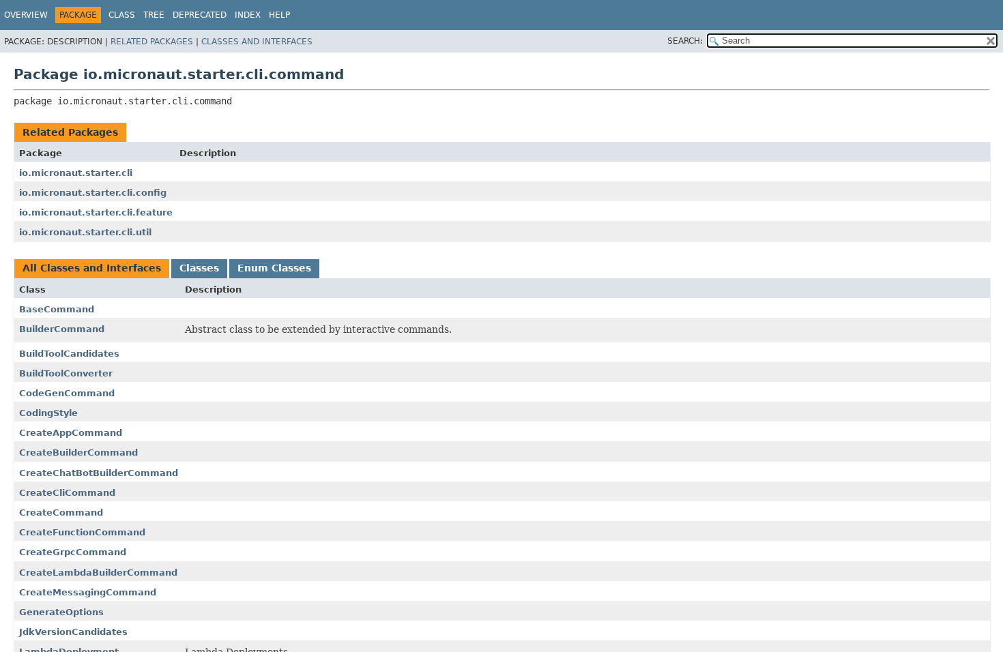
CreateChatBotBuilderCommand (98, 473)
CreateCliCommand (67, 493)
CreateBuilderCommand (78, 452)
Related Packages (152, 41)
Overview (26, 15)
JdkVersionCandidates (73, 632)
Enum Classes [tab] (274, 268)
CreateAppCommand (70, 433)
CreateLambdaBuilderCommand (98, 572)
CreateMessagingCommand (87, 592)
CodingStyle (48, 413)
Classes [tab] (199, 268)
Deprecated (200, 15)
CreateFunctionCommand (82, 532)
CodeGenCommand (67, 393)
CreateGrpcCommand (72, 552)
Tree (153, 15)
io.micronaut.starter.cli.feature (96, 212)
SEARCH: (685, 41)
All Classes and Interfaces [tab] (92, 268)
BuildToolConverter (66, 373)
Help (279, 15)
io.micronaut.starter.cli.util (85, 232)
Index (248, 15)
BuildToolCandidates (69, 354)
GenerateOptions (61, 612)
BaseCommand (56, 309)
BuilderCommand (61, 329)
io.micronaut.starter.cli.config (92, 193)
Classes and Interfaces (256, 41)
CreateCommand (61, 512)
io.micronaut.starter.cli (75, 173)
